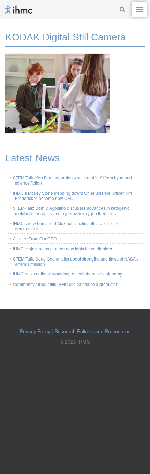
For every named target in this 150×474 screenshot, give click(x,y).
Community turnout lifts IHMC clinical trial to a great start (65, 284)
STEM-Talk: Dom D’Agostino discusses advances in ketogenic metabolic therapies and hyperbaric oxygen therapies (71, 210)
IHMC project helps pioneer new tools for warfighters (62, 248)
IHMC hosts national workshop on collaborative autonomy (67, 274)
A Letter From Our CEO (35, 238)
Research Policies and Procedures (92, 331)
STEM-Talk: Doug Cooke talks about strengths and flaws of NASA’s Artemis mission (75, 261)
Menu (139, 9)
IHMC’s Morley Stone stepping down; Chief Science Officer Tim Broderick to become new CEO (72, 195)
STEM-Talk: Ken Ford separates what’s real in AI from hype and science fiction (72, 180)
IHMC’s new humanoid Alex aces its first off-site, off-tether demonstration (67, 225)
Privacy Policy (35, 331)
